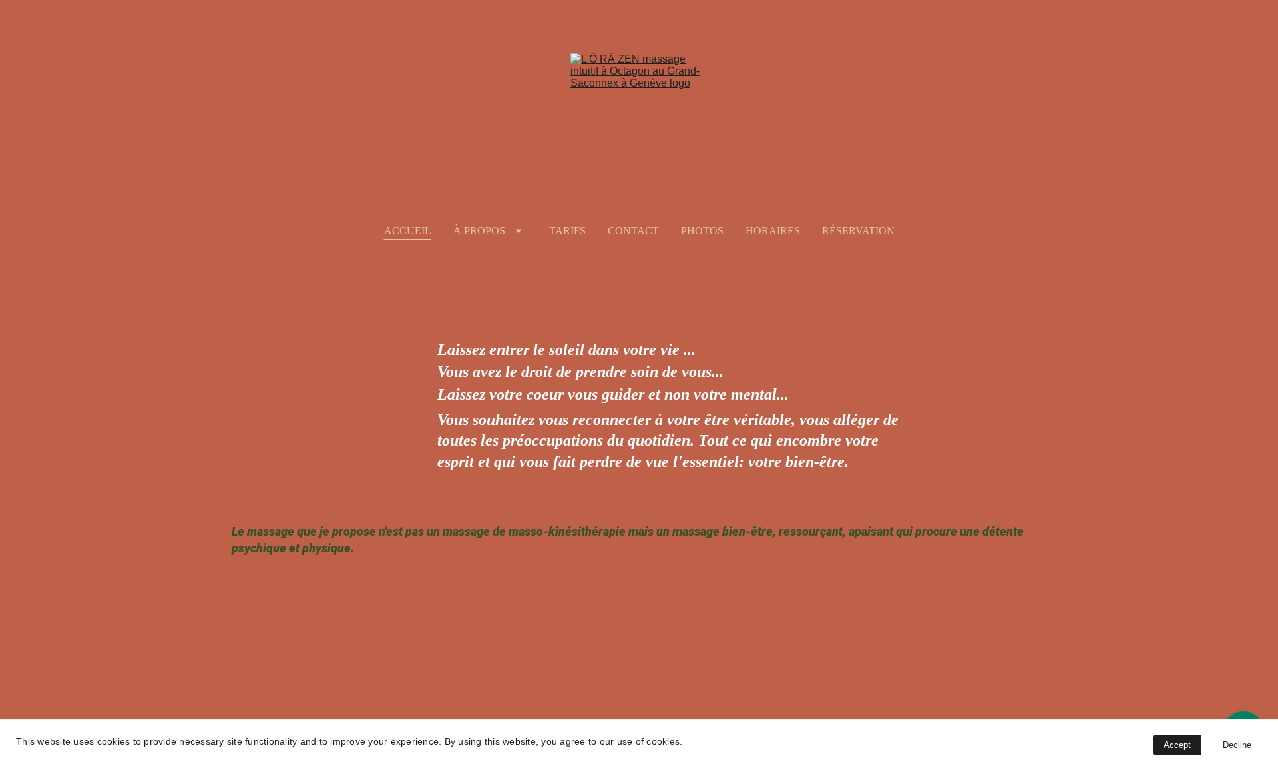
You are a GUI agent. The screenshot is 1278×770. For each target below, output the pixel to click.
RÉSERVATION (858, 230)
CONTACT (633, 230)
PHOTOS (702, 230)
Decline (1237, 745)
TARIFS (567, 230)
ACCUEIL (407, 230)
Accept (1177, 745)
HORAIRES (773, 230)
